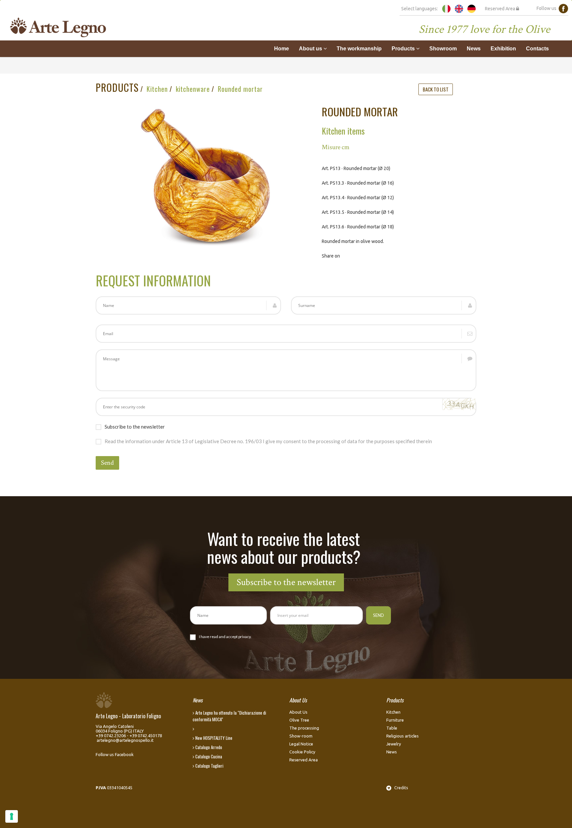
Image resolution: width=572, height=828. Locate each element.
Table (391, 728)
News (474, 48)
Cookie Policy (302, 751)
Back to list (436, 89)
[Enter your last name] (383, 305)
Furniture (395, 720)
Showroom (443, 48)
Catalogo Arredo (208, 747)
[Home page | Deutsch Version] (471, 8)
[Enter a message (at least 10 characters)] (286, 370)
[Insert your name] (188, 305)
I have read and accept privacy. (225, 636)
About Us (298, 712)
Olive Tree (299, 720)
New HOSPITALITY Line (213, 738)
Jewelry (393, 743)
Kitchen (157, 89)
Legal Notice (301, 743)
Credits (399, 787)
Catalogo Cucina (208, 756)
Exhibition (503, 48)
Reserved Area (500, 8)
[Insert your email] (286, 334)
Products (404, 48)
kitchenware (193, 89)
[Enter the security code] (286, 407)
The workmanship (359, 48)
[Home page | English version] (459, 8)
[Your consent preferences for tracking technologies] (11, 816)
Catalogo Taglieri (208, 765)
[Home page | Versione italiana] (446, 8)
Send (107, 462)
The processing (304, 728)
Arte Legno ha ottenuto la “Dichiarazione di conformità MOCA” (229, 716)
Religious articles (402, 736)
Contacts (537, 48)
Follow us (547, 8)
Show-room (300, 736)
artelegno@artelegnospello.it (125, 740)
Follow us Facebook (115, 754)
